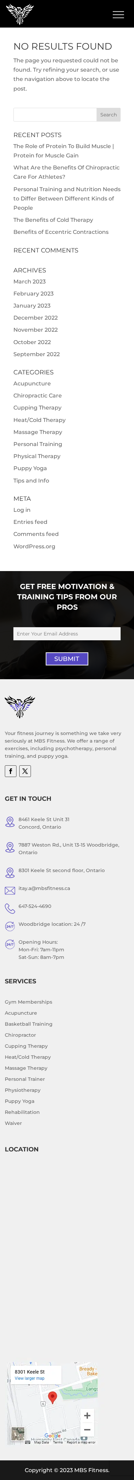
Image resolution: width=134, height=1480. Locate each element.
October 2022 (32, 342)
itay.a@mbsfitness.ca (44, 888)
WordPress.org (34, 546)
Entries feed (30, 522)
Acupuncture (32, 383)
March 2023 (29, 281)
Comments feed (36, 534)
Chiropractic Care (37, 395)
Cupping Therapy (37, 407)
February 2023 (33, 293)
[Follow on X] (25, 771)
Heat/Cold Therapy (39, 420)
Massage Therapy (37, 432)
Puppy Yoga (30, 468)
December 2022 (35, 317)
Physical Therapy (36, 456)
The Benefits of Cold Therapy (53, 220)
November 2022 (35, 330)
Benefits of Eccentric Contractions (61, 232)
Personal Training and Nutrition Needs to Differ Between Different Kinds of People (67, 198)
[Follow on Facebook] (10, 771)
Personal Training (37, 444)
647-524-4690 (35, 906)
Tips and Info (31, 480)
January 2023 (32, 305)
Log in (22, 510)
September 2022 (36, 354)
